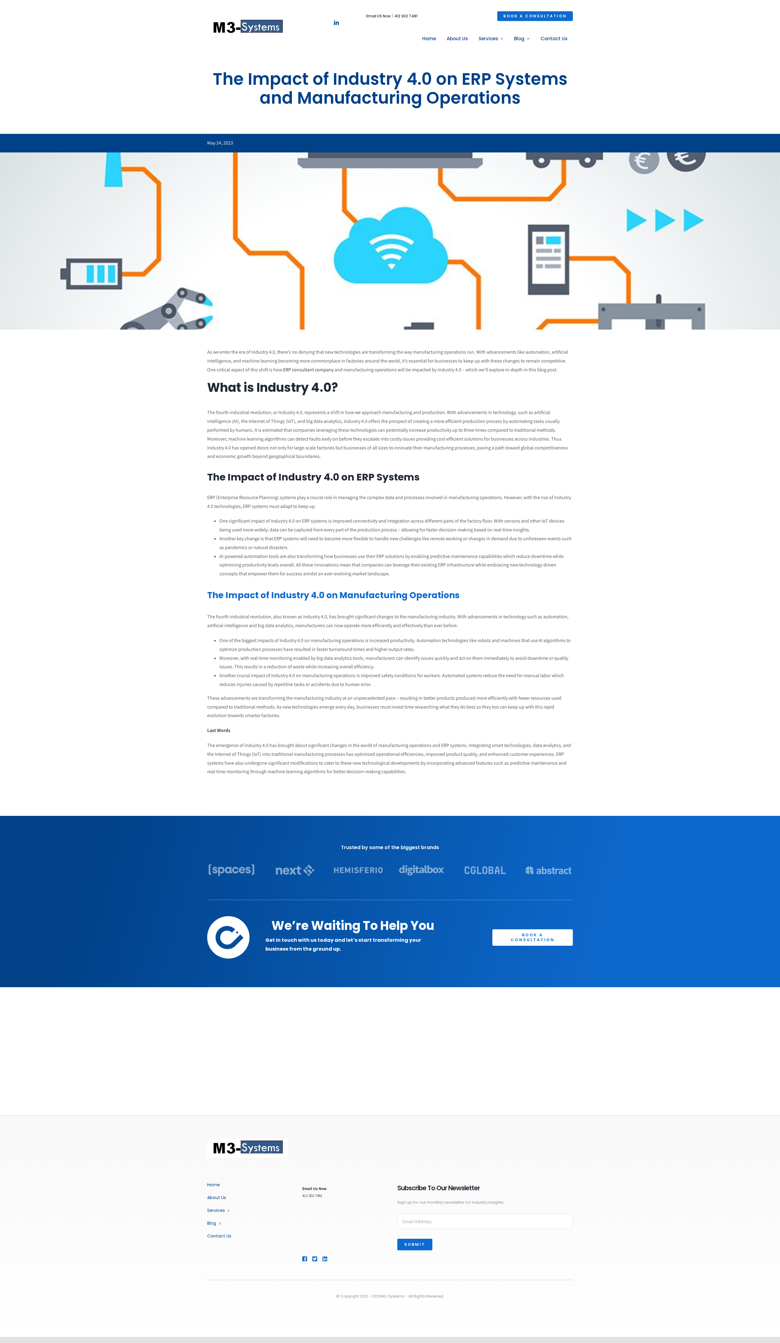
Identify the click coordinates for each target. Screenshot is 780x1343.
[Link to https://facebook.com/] (304, 1258)
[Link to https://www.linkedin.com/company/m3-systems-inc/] (333, 1258)
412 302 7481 (405, 16)
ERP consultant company (308, 369)
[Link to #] (314, 1258)
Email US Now (378, 16)
